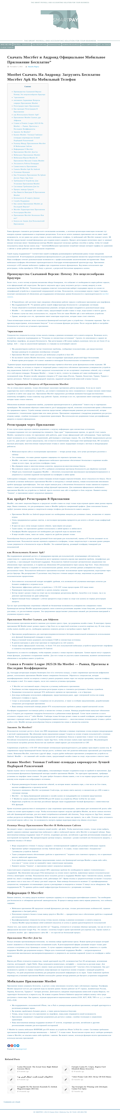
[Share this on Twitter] (14, 1045)
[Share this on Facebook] (8, 1045)
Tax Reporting (39, 44)
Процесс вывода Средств (24, 189)
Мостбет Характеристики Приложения (29, 209)
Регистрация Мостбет (22, 212)
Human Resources (71, 44)
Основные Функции (22, 172)
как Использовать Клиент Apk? (26, 115)
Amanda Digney (33, 66)
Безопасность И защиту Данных (27, 198)
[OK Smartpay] (60, 19)
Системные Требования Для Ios (26, 186)
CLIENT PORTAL (7, 47)
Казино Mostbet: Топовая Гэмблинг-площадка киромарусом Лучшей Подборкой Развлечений (28, 137)
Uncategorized (21, 1049)
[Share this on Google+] (11, 1045)
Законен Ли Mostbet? (22, 132)
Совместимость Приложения (25, 166)
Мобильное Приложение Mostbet (27, 155)
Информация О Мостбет (23, 149)
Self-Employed (89, 44)
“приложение (19, 97)
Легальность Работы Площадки (26, 163)
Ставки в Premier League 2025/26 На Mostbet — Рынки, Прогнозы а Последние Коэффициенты (28, 126)
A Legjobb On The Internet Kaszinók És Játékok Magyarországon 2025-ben (37, 1088)
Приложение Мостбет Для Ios (26, 152)
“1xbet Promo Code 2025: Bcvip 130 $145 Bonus (91, 1077)
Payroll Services (22, 44)
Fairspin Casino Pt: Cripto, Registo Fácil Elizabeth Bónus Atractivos (89, 1068)
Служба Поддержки (22, 201)
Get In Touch (104, 44)
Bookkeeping (54, 44)
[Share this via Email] (18, 1045)
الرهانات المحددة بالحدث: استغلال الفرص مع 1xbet (35, 1077)
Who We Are (6, 44)
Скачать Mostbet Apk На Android (27, 169)
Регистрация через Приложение (26, 106)
